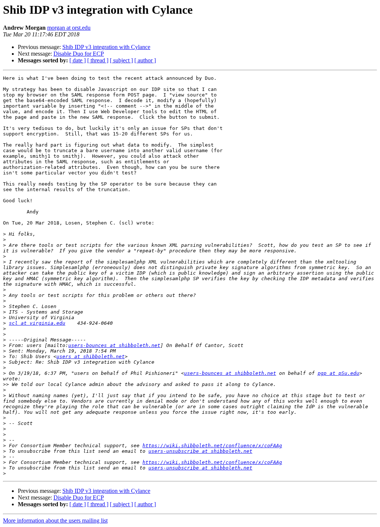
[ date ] (77, 60)
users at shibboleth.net (90, 356)
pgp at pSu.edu (338, 373)
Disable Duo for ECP (78, 53)
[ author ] (145, 60)
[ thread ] (97, 60)
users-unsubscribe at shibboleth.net (200, 451)
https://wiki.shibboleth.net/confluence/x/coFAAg (212, 445)
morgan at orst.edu (69, 27)
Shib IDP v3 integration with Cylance (106, 47)
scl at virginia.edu (37, 323)
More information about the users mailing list (55, 520)
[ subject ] (121, 60)
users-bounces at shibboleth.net (114, 345)
